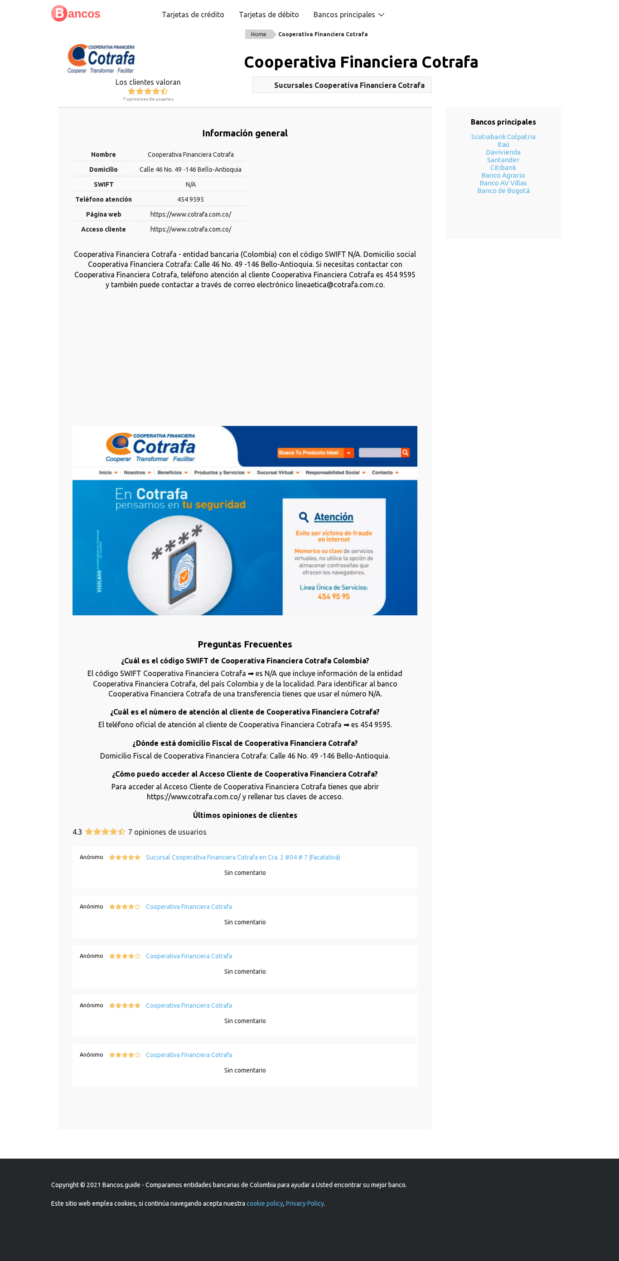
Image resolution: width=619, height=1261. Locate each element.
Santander (503, 160)
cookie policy (265, 1203)
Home (258, 34)
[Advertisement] (245, 362)
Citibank (503, 167)
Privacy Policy (305, 1203)
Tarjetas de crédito (193, 14)
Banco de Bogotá (503, 190)
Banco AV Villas (503, 183)
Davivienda (503, 152)
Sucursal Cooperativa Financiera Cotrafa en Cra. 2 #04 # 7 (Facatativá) (243, 857)
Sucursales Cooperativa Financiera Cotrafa (349, 85)
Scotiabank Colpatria (503, 136)
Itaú (503, 144)
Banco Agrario (503, 175)
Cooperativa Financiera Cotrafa (323, 34)
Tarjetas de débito (269, 14)
